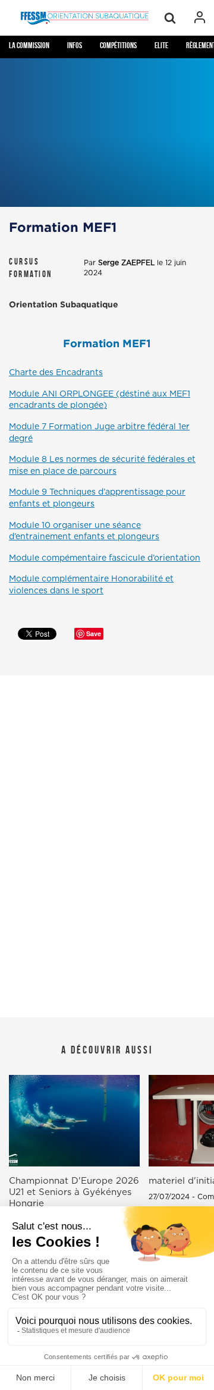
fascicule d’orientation (104, 558)
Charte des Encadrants (56, 373)
